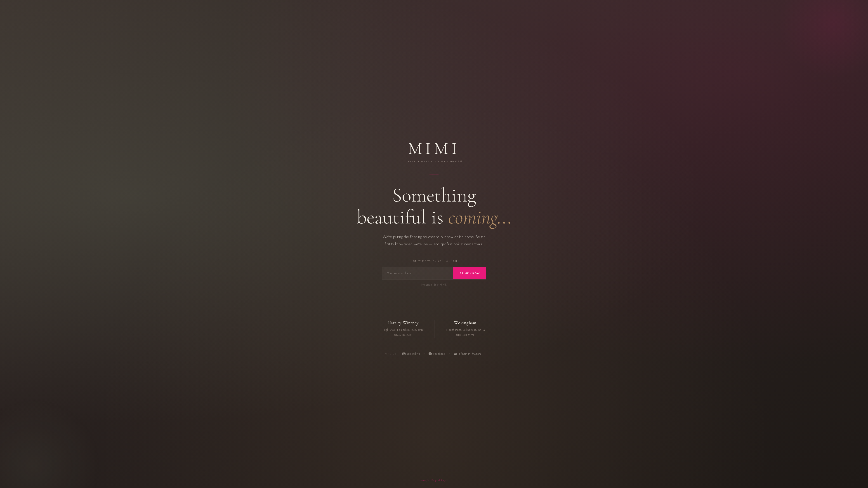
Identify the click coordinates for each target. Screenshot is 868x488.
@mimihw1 (413, 354)
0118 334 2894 (465, 335)
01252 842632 (403, 335)
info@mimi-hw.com (469, 354)
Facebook (439, 354)
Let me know (469, 273)
